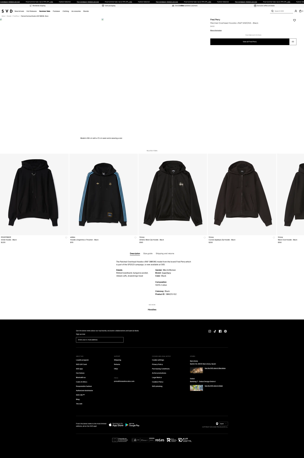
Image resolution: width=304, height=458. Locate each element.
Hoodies (152, 309)
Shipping (117, 360)
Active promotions (159, 373)
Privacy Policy (157, 364)
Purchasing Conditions (161, 369)
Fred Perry (16, 16)
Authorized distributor (84, 391)
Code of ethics (81, 382)
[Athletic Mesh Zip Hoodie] (172, 194)
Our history (80, 373)
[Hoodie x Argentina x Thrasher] (103, 194)
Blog (78, 399)
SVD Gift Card (81, 364)
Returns (117, 364)
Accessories (76, 11)
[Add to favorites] (294, 20)
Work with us (81, 377)
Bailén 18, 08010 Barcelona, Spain (203, 364)
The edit (79, 404)
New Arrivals (19, 11)
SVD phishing (157, 386)
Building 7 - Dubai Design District (203, 382)
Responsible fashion (84, 386)
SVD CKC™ (80, 395)
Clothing (66, 11)
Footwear (56, 11)
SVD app (79, 369)
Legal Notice (157, 377)
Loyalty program (82, 360)
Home (3, 16)
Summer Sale (44, 11)
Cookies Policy (157, 382)
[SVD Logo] (7, 11)
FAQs (116, 369)
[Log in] (296, 11)
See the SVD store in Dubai (214, 386)
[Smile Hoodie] (34, 194)
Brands (86, 11)
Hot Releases (31, 11)
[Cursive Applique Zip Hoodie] (242, 194)
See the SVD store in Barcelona (215, 368)
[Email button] (293, 41)
